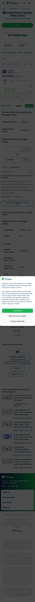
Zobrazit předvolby (17, 321)
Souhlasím (17, 311)
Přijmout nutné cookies (17, 316)
